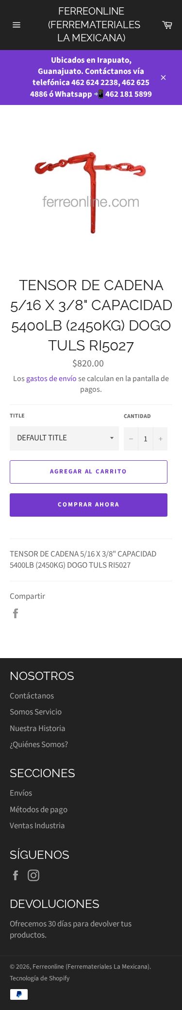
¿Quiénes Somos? (39, 744)
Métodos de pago (38, 810)
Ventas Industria (37, 826)
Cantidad (137, 416)
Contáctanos (32, 696)
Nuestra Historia (38, 728)
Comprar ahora (88, 504)
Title (17, 416)
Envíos (21, 793)
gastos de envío (51, 378)
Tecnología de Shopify (39, 978)
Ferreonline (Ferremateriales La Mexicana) (91, 24)
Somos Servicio (36, 712)
